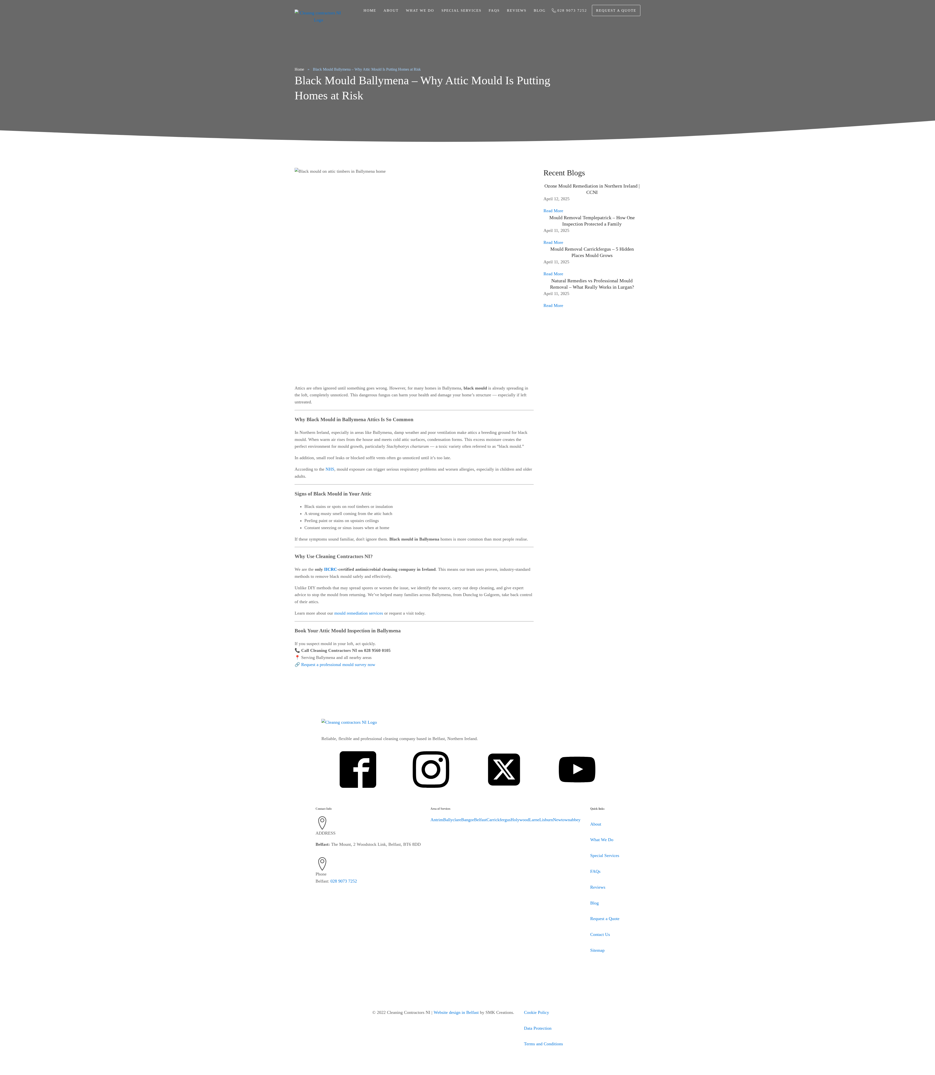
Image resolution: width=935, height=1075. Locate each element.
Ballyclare (452, 819)
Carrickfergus (498, 819)
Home (370, 10)
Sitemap (597, 950)
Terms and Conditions (543, 1043)
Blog (540, 10)
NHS (330, 469)
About (391, 10)
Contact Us (600, 934)
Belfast (480, 819)
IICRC (330, 569)
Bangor (467, 819)
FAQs (494, 10)
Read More (553, 210)
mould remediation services (358, 613)
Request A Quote (616, 10)
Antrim (436, 819)
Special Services (604, 855)
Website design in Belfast (456, 1012)
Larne (534, 819)
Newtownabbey (566, 819)
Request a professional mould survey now (338, 664)
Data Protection (538, 1028)
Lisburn (546, 819)
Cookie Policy (536, 1012)
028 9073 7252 (343, 881)
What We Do (420, 10)
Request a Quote (604, 918)
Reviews (516, 10)
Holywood (520, 819)
